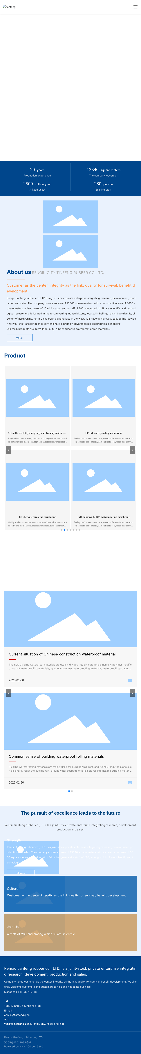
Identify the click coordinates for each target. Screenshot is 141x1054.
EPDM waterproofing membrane (103, 433)
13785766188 (32, 1005)
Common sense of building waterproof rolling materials (56, 756)
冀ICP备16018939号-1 (17, 1042)
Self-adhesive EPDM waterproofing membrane (104, 517)
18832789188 (12, 1005)
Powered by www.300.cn (19, 1046)
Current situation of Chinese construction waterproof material (62, 654)
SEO (41, 1046)
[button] (61, 530)
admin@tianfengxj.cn (17, 1014)
